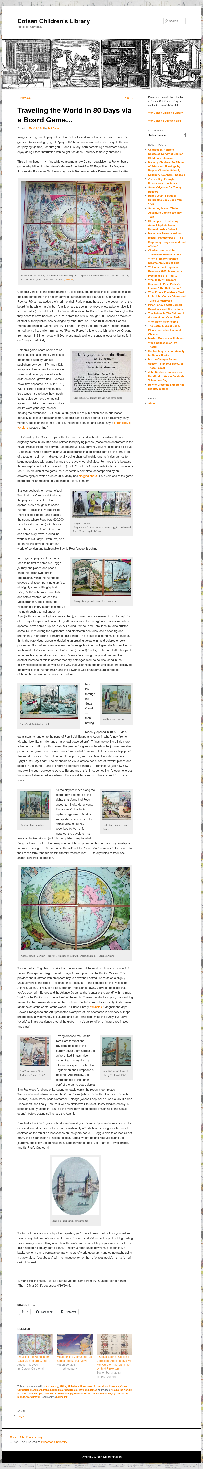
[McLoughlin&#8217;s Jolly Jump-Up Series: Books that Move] (74, 1344)
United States (99, 1393)
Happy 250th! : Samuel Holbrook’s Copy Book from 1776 (165, 200)
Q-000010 (68, 279)
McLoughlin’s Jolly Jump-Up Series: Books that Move (74, 1359)
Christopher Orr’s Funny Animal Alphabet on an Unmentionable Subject (163, 225)
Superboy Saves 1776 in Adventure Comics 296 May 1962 (165, 212)
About (152, 403)
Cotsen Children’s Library (53, 20)
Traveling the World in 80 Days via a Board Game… (33, 1359)
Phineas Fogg (65, 1393)
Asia (30, 1393)
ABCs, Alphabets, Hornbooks (76, 1386)
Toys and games (88, 1390)
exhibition (96, 1007)
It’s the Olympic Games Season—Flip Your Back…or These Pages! (165, 363)
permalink (62, 1397)
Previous (24, 98)
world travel (33, 1397)
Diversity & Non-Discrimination (102, 1456)
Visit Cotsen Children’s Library (165, 112)
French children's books (43, 1390)
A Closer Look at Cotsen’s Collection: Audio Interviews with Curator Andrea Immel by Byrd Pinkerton (114, 1362)
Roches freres (82, 1393)
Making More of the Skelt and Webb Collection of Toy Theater (166, 342)
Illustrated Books (68, 1390)
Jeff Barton (54, 128)
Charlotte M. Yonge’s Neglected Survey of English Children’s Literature (165, 154)
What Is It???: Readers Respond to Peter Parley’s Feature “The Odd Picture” (165, 284)
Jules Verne (49, 1393)
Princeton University (178, 1439)
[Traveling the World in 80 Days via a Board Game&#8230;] (35, 1344)
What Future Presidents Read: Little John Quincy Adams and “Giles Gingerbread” (167, 296)
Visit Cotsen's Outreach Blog (164, 120)
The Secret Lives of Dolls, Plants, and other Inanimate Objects (165, 330)
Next (129, 98)
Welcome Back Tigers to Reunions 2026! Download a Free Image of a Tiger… (165, 271)
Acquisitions (101, 1386)
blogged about (88, 476)
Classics (114, 1386)
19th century (51, 1386)
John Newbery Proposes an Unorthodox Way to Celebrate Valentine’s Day (166, 376)
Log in (21, 1416)
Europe (38, 1393)
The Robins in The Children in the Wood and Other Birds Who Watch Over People (166, 317)
